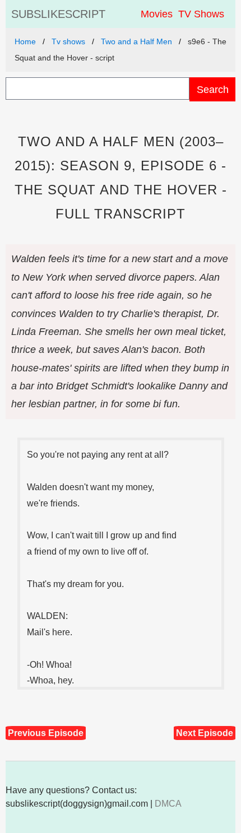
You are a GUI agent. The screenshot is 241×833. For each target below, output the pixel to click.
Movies (157, 14)
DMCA (168, 803)
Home (25, 41)
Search (213, 89)
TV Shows (201, 14)
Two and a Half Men (136, 41)
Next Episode (204, 733)
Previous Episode (46, 733)
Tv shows (68, 41)
